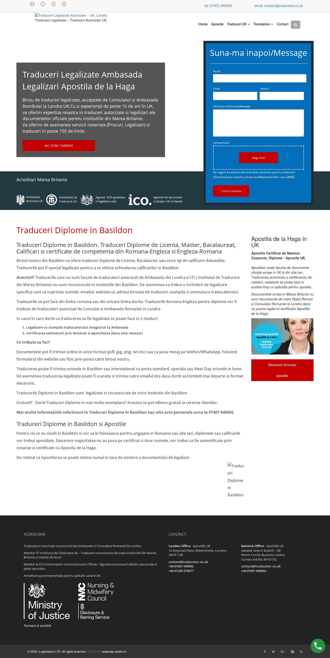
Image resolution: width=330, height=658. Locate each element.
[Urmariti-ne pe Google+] (53, 3)
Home (203, 24)
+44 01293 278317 (181, 571)
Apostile (217, 24)
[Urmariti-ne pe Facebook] (32, 3)
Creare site (94, 651)
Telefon (264, 88)
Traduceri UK (237, 24)
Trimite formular (231, 191)
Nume (218, 71)
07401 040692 (221, 6)
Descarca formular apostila (282, 370)
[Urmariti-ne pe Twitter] (42, 3)
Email (217, 88)
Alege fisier (258, 157)
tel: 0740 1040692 (59, 145)
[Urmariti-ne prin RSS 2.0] (64, 3)
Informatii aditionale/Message (231, 106)
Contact (282, 24)
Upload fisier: (221, 143)
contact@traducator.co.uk (283, 6)
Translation (262, 24)
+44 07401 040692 (181, 566)
